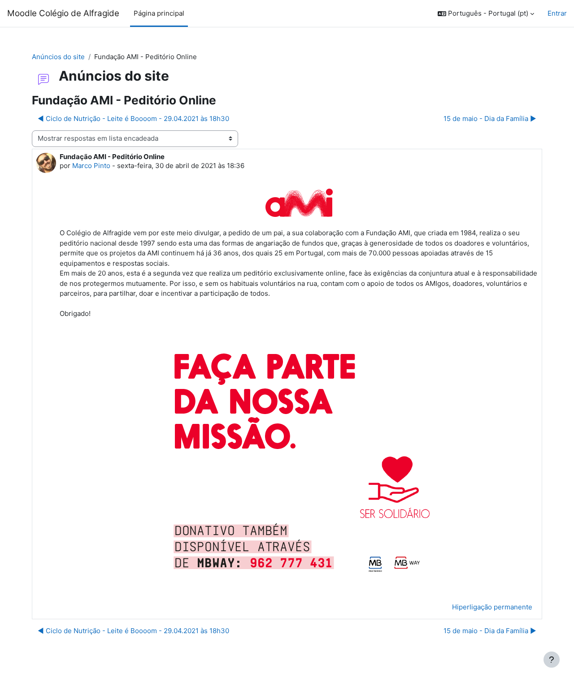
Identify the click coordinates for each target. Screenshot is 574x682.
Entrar (557, 13)
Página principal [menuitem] (159, 13)
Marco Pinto (91, 165)
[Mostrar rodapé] (552, 660)
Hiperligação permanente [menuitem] (492, 607)
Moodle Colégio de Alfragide (63, 13)
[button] (486, 13)
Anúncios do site (58, 56)
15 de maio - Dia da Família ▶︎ (490, 118)
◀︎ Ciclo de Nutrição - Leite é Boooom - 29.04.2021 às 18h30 (133, 118)
